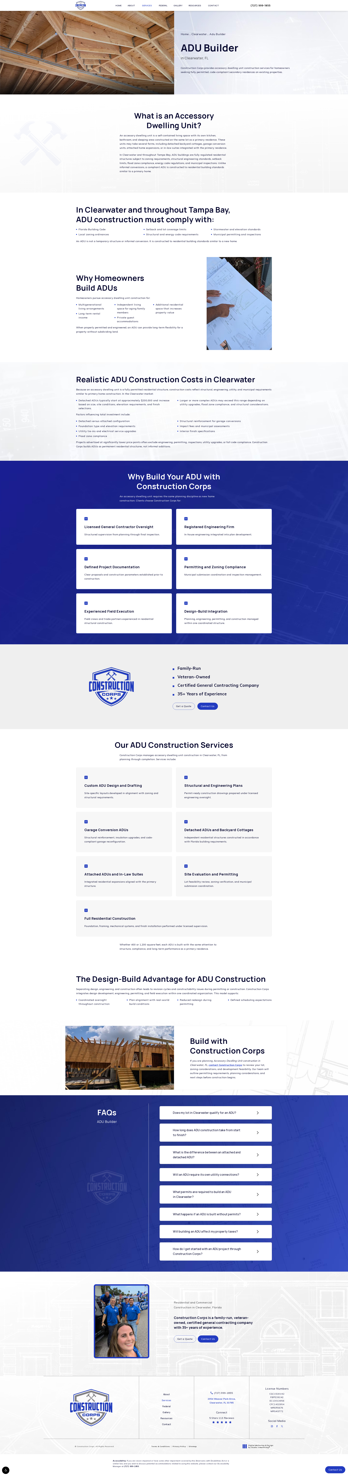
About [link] (131, 5)
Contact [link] (213, 5)
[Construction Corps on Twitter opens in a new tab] (282, 1426)
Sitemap (193, 1446)
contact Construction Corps (225, 1065)
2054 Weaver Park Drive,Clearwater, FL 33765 (222, 1400)
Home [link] (119, 5)
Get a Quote (183, 706)
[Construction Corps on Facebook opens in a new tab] (277, 1426)
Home (185, 34)
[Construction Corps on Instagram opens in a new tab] (272, 1426)
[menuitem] (118, 5)
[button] (5, 1470)
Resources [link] (195, 5)
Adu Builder (217, 34)
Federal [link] (163, 5)
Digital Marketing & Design (260, 1446)
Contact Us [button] (335, 1469)
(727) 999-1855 (131, 1466)
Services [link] (147, 5)
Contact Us (208, 706)
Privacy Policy (179, 1446)
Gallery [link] (178, 5)
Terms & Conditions (160, 1446)
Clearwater (199, 34)
